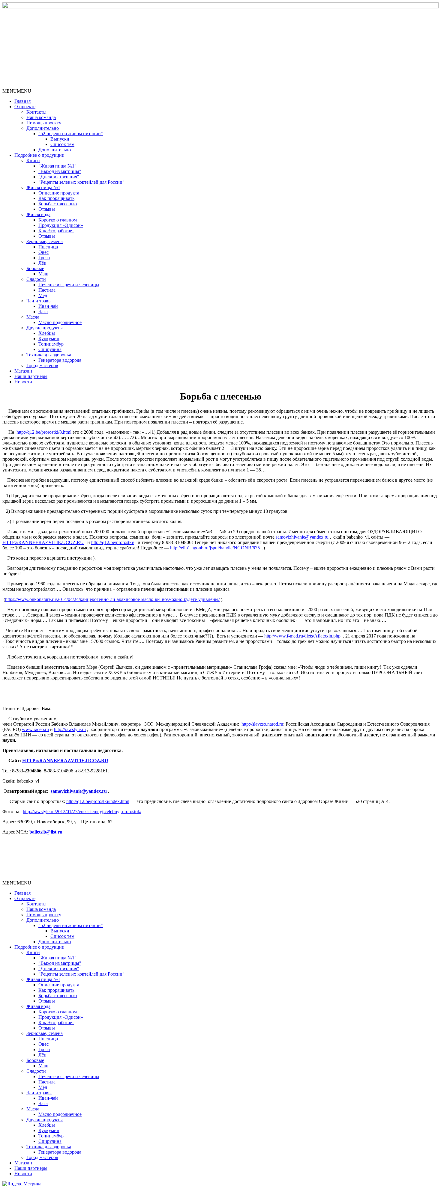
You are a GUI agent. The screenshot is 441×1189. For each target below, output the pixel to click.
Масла (32, 317)
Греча (44, 257)
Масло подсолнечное (60, 322)
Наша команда (41, 117)
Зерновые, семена (44, 241)
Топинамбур (51, 343)
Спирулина (50, 349)
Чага (43, 311)
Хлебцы (46, 333)
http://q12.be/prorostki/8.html (43, 432)
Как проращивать (56, 198)
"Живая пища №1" (57, 165)
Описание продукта (58, 192)
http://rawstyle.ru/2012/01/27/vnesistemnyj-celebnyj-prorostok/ (82, 811)
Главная (22, 101)
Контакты (36, 111)
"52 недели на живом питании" (70, 133)
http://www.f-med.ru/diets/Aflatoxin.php (302, 635)
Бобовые (35, 268)
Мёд (42, 295)
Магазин (23, 370)
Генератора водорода (59, 360)
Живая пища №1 (43, 187)
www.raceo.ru (35, 729)
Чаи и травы (39, 300)
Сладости (36, 279)
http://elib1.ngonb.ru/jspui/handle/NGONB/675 (215, 547)
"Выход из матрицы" (59, 171)
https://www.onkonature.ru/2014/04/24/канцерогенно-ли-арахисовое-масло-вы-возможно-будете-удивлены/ (112, 599)
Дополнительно (42, 128)
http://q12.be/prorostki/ (112, 542)
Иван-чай (48, 306)
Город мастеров (42, 365)
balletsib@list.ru (45, 831)
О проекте (24, 106)
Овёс (43, 252)
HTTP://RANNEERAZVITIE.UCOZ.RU (43, 542)
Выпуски (59, 138)
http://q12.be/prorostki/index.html (97, 801)
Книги (33, 160)
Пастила (47, 290)
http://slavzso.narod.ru (262, 724)
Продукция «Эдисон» (60, 225)
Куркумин (48, 338)
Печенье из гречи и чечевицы (68, 284)
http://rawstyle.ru (70, 729)
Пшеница (48, 246)
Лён (42, 263)
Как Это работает (56, 230)
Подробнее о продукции (39, 155)
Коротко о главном (57, 219)
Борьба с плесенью (57, 203)
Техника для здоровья (48, 354)
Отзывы (46, 209)
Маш (43, 273)
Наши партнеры (30, 376)
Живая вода (38, 214)
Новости (23, 381)
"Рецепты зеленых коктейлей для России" (81, 182)
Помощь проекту (43, 122)
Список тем (62, 144)
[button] (16, 91)
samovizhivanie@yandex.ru (302, 537)
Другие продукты (44, 327)
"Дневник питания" (58, 176)
